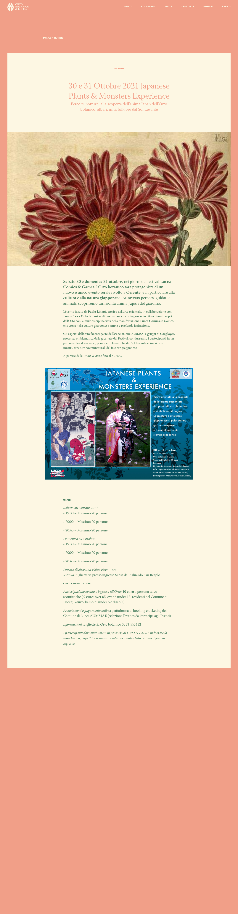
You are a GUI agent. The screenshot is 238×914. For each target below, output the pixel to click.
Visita (168, 6)
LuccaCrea (70, 316)
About (128, 6)
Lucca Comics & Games (156, 321)
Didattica (187, 6)
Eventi (226, 6)
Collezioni (148, 6)
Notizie (208, 6)
